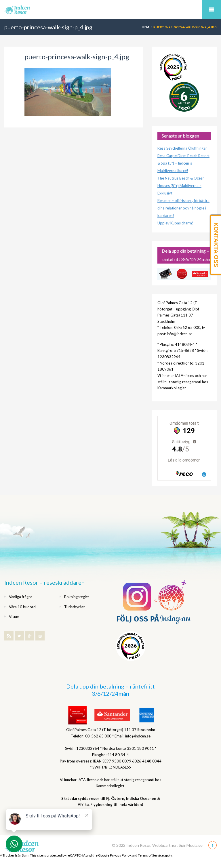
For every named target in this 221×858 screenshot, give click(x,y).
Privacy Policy (120, 855)
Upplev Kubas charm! (175, 223)
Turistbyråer (74, 607)
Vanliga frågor (20, 596)
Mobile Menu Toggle (211, 9)
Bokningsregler (76, 596)
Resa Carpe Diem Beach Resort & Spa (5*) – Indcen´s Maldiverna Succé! (183, 163)
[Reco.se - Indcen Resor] (173, 67)
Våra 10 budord (22, 607)
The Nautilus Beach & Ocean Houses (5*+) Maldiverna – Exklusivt (181, 185)
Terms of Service (151, 855)
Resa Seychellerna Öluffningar (182, 148)
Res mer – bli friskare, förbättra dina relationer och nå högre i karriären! (183, 208)
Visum (14, 616)
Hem (145, 27)
